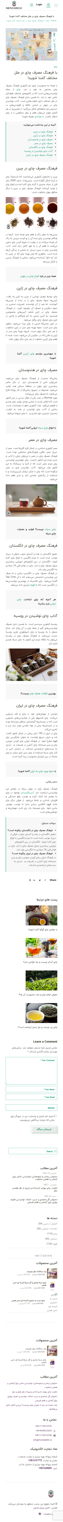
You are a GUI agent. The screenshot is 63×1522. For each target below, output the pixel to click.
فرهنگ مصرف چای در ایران (39, 155)
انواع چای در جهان (29, 276)
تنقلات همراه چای (39, 693)
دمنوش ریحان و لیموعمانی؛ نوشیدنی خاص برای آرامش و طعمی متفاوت (34, 1178)
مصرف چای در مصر (43, 143)
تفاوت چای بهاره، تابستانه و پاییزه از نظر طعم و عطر (34, 1189)
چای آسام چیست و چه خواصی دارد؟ (40, 962)
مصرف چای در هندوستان (40, 139)
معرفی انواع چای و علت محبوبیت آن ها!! (38, 994)
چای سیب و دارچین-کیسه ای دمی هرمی (28, 1300)
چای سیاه (42, 428)
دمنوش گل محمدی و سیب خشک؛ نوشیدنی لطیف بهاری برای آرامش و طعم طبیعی (33, 1201)
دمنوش (53, 1239)
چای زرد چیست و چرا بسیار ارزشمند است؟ (37, 1027)
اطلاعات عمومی (49, 1228)
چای (47, 20)
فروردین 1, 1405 (49, 1185)
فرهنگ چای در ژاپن (43, 135)
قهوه (32, 585)
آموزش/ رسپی (50, 1223)
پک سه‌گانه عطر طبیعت (36, 1271)
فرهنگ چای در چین (43, 131)
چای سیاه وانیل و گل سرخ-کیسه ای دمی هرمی (29, 1283)
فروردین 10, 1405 (49, 1173)
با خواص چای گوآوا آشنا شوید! (42, 929)
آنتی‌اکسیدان (27, 792)
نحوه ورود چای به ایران (42, 771)
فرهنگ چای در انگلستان (41, 147)
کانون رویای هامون (41, 1508)
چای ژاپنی (28, 354)
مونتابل (38, 116)
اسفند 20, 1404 (50, 1196)
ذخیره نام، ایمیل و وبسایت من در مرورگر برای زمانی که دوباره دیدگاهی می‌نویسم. (33, 1118)
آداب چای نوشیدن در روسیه (38, 151)
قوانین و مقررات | (50, 1514)
